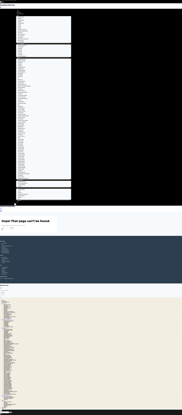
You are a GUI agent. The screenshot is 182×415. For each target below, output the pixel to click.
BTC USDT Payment (21, 195)
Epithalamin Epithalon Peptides (23, 115)
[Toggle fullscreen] (1, 295)
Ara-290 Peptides (21, 150)
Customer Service (5, 272)
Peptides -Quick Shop (21, 59)
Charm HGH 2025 (21, 35)
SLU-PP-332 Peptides (21, 165)
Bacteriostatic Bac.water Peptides (23, 173)
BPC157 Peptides (21, 82)
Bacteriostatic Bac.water (22, 84)
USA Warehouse (21, 68)
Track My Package (5, 267)
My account (19, 200)
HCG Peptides (20, 37)
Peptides (3, 328)
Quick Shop (19, 12)
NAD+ (19, 137)
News (19, 198)
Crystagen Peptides (21, 159)
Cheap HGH (4, 247)
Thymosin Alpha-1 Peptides (22, 98)
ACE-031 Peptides (21, 123)
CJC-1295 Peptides (21, 109)
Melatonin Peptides (21, 136)
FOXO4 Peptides (21, 129)
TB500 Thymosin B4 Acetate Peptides (24, 85)
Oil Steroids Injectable (21, 181)
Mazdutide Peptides (21, 162)
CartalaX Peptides (21, 156)
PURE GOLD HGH (21, 23)
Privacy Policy (4, 273)
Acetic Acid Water (21, 176)
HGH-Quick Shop (21, 16)
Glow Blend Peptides (21, 71)
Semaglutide (20, 48)
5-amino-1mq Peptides (22, 121)
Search (10, 412)
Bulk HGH (19, 18)
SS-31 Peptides (20, 143)
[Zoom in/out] (0, 295)
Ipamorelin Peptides (21, 90)
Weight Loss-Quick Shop (22, 45)
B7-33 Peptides (20, 151)
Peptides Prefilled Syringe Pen (7, 245)
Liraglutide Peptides (21, 161)
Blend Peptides (20, 73)
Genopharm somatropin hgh (9, 312)
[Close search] (1, 410)
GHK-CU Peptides (21, 101)
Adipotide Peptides (21, 125)
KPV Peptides (20, 93)
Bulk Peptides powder (21, 60)
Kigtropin (19, 24)
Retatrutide (20, 51)
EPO (18, 104)
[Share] (2, 295)
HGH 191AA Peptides (21, 34)
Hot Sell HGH (4, 243)
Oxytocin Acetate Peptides (22, 95)
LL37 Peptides (20, 134)
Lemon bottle (20, 54)
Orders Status (4, 268)
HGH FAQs (20, 192)
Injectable (19, 186)
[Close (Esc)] (3, 295)
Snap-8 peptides (21, 142)
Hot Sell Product (20, 40)
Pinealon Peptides (21, 164)
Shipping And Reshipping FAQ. (23, 194)
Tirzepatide (20, 49)
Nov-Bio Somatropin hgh (22, 29)
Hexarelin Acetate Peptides (22, 92)
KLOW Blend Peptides (21, 70)
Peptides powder (4, 248)
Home (18, 10)
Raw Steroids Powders (21, 172)
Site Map (3, 262)
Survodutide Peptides (21, 167)
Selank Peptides (20, 118)
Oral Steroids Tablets (21, 184)
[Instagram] (3, 2)
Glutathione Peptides (21, 132)
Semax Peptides (20, 140)
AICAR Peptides (20, 126)
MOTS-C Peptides (21, 139)
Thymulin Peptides (21, 168)
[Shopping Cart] (15, 204)
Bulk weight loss (21, 46)
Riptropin (19, 27)
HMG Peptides (20, 106)
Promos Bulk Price (20, 13)
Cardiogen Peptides (21, 154)
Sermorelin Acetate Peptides (23, 120)
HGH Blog (19, 197)
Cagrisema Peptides (21, 153)
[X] (2, 2)
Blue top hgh (20, 32)
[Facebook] (1, 2)
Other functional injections (22, 183)
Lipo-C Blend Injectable (22, 56)
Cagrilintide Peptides (21, 67)
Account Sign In (4, 257)
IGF (18, 78)
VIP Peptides (20, 170)
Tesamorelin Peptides (21, 96)
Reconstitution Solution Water (23, 38)
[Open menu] (1, 211)
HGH (2, 244)
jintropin (19, 26)
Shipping (3, 269)
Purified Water (20, 175)
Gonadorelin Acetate (21, 117)
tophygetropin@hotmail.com (8, 278)
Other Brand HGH (21, 41)
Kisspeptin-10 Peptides (22, 114)
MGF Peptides (20, 79)
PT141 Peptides (20, 112)
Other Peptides (20, 145)
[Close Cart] (1, 288)
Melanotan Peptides (21, 87)
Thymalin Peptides (21, 148)
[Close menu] (0, 298)
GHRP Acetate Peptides (22, 103)
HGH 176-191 (20, 76)
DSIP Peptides (20, 89)
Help (3, 400)
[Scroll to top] (1, 293)
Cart (17, 201)
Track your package (21, 189)
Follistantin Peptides (21, 128)
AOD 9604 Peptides (21, 107)
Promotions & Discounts (6, 261)
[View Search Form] (0, 7)
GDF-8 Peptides (20, 131)
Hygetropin (20, 21)
